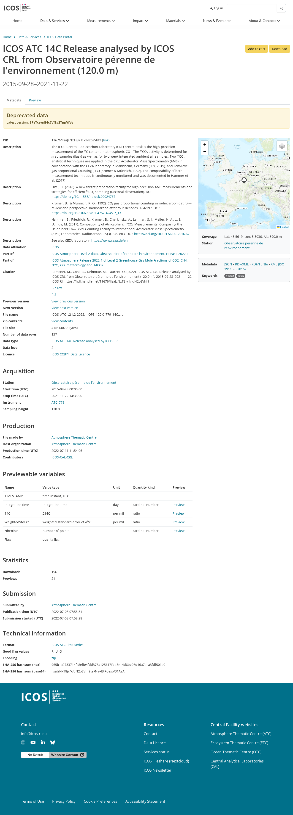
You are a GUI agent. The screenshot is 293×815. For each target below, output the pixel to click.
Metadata (209, 264)
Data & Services (29, 37)
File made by (13, 437)
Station (8, 382)
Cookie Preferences (100, 801)
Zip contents (12, 321)
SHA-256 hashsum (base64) (24, 671)
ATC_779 (58, 402)
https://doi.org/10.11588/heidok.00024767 (83, 196)
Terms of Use (32, 801)
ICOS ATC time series (68, 645)
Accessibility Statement (145, 801)
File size (9, 327)
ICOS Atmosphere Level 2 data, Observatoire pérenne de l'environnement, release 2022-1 (120, 253)
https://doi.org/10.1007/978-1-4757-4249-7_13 (86, 213)
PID (5, 140)
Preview (35, 100)
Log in (218, 8)
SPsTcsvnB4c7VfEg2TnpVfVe (51, 122)
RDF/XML (242, 264)
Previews (10, 578)
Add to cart (256, 49)
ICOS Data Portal (59, 37)
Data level (10, 347)
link (106, 140)
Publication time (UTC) (20, 611)
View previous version (68, 301)
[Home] (17, 8)
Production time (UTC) (20, 450)
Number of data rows (20, 334)
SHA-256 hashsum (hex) (21, 664)
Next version (13, 308)
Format (8, 645)
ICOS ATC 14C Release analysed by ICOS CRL (85, 341)
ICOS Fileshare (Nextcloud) (166, 761)
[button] (54, 20)
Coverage (209, 236)
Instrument (12, 402)
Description (12, 147)
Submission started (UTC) (23, 618)
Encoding (10, 658)
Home (7, 37)
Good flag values (16, 651)
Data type (10, 341)
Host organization (17, 444)
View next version (65, 308)
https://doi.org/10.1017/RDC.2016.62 (162, 234)
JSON (228, 264)
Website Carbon (64, 755)
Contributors (13, 457)
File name (10, 314)
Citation (9, 272)
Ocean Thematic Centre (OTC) (236, 751)
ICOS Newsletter (157, 770)
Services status (157, 751)
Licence (8, 354)
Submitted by (13, 605)
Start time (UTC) (15, 389)
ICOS (55, 247)
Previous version (16, 301)
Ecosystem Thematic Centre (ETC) (239, 742)
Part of (8, 253)
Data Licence (155, 742)
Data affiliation (14, 247)
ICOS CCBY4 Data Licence (71, 354)
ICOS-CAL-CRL (62, 457)
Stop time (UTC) (15, 396)
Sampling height (15, 409)
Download (279, 49)
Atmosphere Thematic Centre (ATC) (241, 733)
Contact (150, 733)
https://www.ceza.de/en (109, 240)
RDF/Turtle (260, 264)
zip (54, 658)
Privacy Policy (64, 801)
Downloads (11, 572)
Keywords (209, 275)
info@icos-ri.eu (34, 733)
